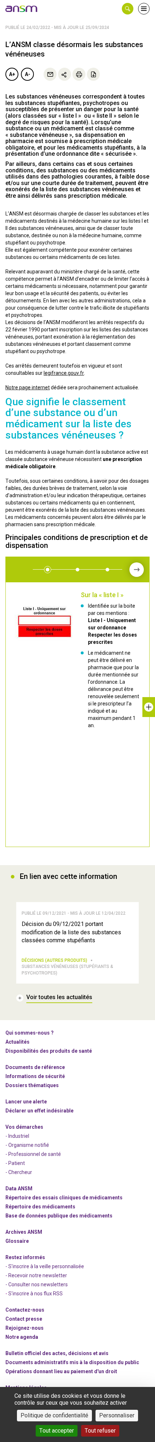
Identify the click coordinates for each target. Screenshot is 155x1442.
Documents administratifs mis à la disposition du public (72, 1362)
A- (27, 74)
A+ (12, 74)
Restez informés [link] (25, 1257)
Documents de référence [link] (35, 1067)
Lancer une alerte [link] (26, 1101)
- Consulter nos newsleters (36, 1284)
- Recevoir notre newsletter (36, 1275)
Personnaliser (116, 1415)
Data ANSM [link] (18, 1188)
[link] (21, 8)
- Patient (15, 1163)
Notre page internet (27, 387)
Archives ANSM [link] (23, 1232)
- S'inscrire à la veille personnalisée (44, 1266)
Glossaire (17, 1241)
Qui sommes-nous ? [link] (29, 1033)
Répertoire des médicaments (40, 1207)
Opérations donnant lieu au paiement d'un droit (61, 1371)
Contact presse (23, 1319)
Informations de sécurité (35, 1076)
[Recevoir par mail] (50, 74)
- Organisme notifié (27, 1145)
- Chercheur (18, 1172)
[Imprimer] (78, 74)
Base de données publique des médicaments (58, 1216)
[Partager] (64, 74)
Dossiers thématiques (32, 1085)
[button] (127, 8)
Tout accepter (56, 1430)
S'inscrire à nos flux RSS (35, 1293)
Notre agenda (21, 1337)
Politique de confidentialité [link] (54, 1415)
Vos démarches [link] (24, 1127)
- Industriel (17, 1136)
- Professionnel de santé (33, 1154)
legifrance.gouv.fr (64, 373)
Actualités (17, 1042)
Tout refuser (100, 1430)
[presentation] (136, 569)
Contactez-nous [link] (24, 1310)
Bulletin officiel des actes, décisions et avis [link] (56, 1353)
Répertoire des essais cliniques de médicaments (64, 1197)
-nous (24, 1328)
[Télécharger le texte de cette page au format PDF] (93, 74)
